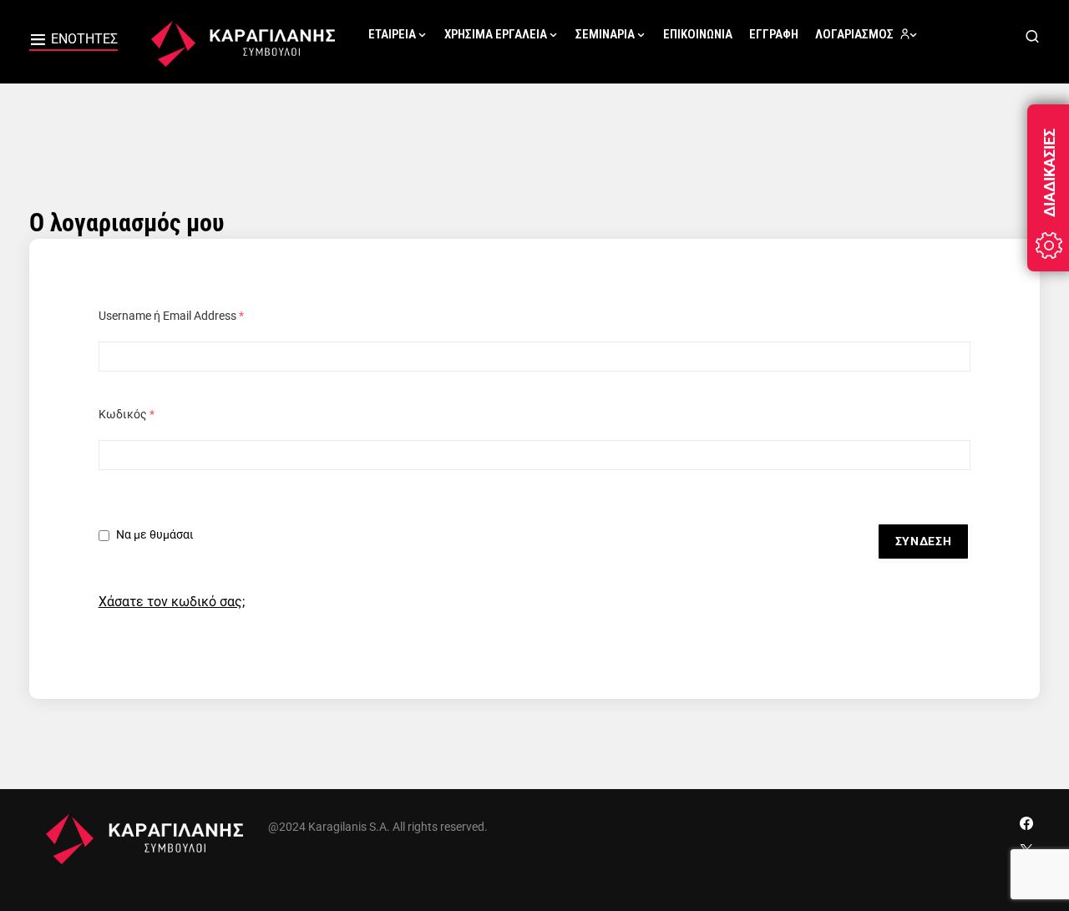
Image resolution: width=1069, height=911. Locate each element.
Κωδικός (127, 414)
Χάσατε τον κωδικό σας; (172, 602)
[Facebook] (1026, 823)
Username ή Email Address (171, 315)
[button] (73, 42)
